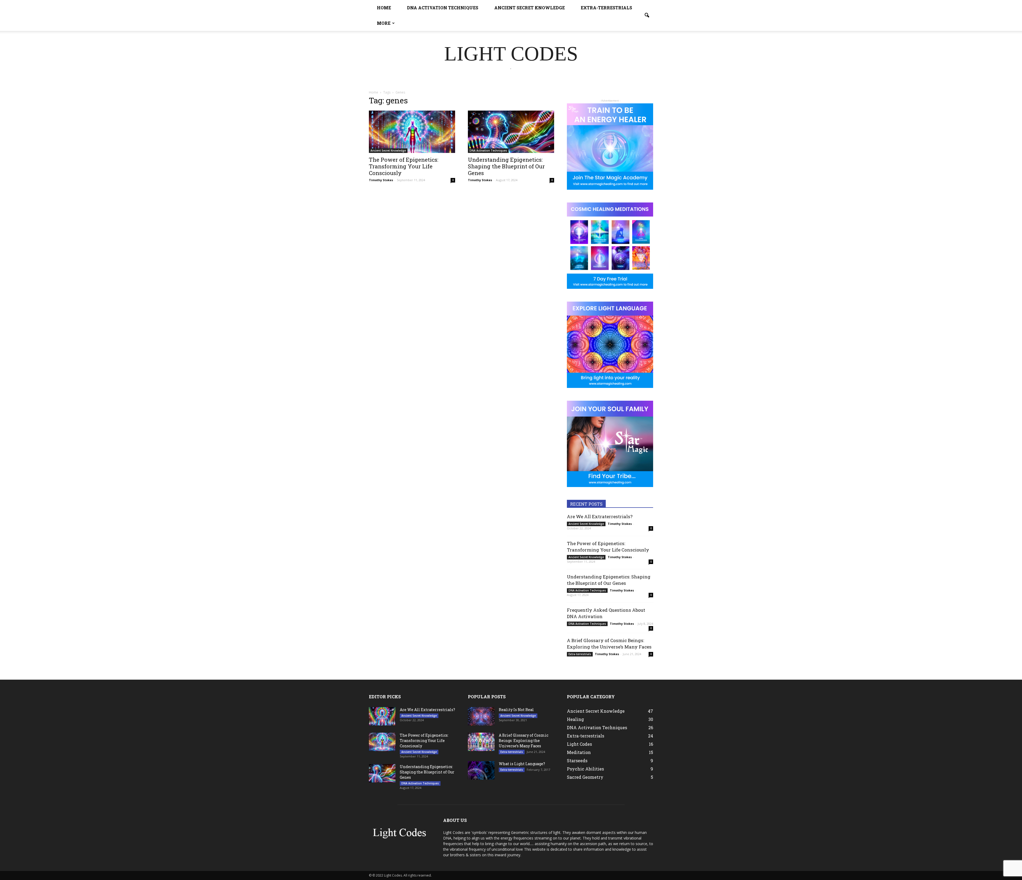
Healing (575, 719)
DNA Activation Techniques (442, 7)
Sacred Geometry (585, 777)
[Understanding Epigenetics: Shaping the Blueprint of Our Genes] (511, 132)
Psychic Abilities (585, 769)
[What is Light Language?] (481, 770)
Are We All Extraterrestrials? (600, 516)
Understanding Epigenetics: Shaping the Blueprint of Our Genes (506, 166)
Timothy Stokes (381, 180)
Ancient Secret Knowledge (529, 7)
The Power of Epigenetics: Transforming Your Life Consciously (403, 166)
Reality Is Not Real (516, 709)
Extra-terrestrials (606, 7)
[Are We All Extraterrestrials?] (382, 716)
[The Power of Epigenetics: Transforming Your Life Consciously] (412, 132)
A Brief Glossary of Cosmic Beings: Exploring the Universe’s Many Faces (609, 643)
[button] (646, 15)
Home (384, 7)
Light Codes (579, 744)
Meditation (579, 752)
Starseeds (577, 760)
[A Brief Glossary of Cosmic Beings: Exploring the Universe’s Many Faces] (481, 742)
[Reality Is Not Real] (481, 716)
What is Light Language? (522, 763)
